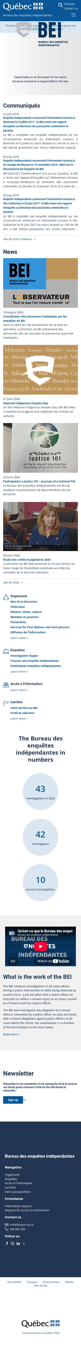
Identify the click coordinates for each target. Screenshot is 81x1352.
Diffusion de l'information (28, 632)
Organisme (18, 596)
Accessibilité (14, 1282)
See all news (11, 582)
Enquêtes (17, 650)
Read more (10, 1034)
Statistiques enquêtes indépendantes (35, 666)
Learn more (18, 638)
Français (69, 4)
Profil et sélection (22, 713)
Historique (17, 607)
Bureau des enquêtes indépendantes (27, 15)
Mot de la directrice (23, 601)
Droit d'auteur (51, 1282)
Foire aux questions (18, 1192)
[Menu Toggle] (73, 15)
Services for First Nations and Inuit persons (39, 627)
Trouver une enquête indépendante (34, 661)
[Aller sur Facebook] (7, 1243)
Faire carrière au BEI (24, 708)
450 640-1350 (17, 1229)
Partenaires (18, 622)
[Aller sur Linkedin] (18, 1243)
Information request (18, 1206)
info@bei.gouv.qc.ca (21, 1224)
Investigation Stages (24, 655)
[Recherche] (60, 5)
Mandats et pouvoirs (24, 617)
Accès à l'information (26, 684)
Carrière (16, 702)
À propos (32, 1282)
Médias (69, 1282)
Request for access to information (27, 1210)
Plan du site (40, 1285)
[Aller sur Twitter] (24, 1243)
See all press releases (17, 239)
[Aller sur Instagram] (13, 1243)
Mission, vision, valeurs (26, 612)
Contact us (71, 8)
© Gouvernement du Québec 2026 (40, 1333)
